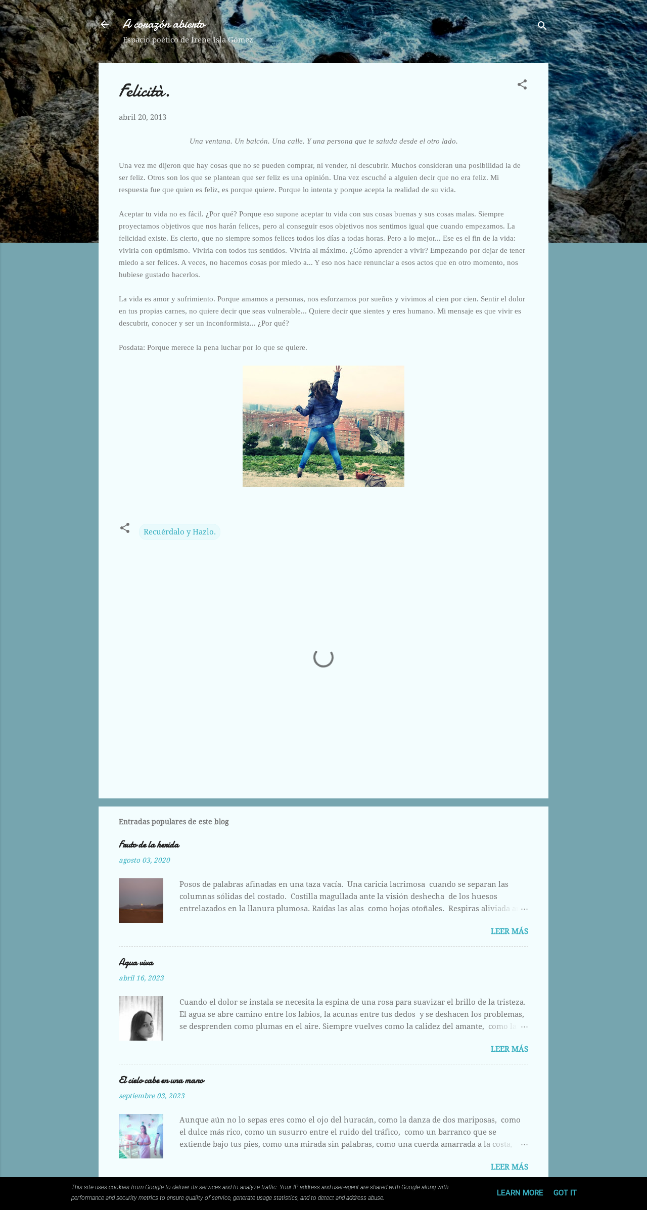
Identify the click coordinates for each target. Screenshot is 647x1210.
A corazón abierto (164, 24)
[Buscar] (542, 27)
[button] (522, 86)
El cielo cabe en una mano (161, 1080)
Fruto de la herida (149, 844)
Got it (565, 1192)
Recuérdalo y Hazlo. (180, 531)
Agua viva (136, 962)
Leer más (509, 931)
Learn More (520, 1192)
